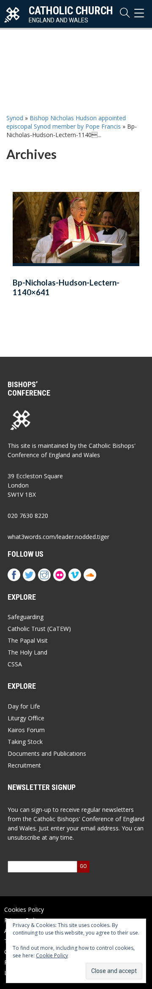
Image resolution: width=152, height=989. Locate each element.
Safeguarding (25, 617)
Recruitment (24, 765)
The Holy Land (27, 652)
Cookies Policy (24, 909)
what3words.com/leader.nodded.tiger (58, 537)
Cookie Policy (52, 955)
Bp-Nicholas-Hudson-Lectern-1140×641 (66, 287)
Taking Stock (25, 742)
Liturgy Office (26, 718)
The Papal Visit (28, 640)
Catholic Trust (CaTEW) (39, 629)
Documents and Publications (47, 753)
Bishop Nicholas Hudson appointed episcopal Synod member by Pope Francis (66, 122)
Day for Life (24, 706)
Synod (14, 118)
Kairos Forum (26, 730)
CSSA (15, 664)
